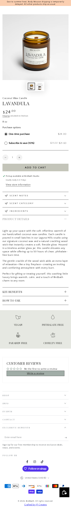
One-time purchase (19, 134)
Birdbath (30, 501)
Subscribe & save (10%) (22, 143)
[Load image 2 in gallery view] (39, 86)
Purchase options (11, 127)
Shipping (6, 116)
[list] (35, 330)
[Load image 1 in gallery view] (31, 86)
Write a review (35, 373)
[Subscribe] (67, 437)
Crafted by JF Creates (35, 504)
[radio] (5, 134)
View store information (18, 184)
